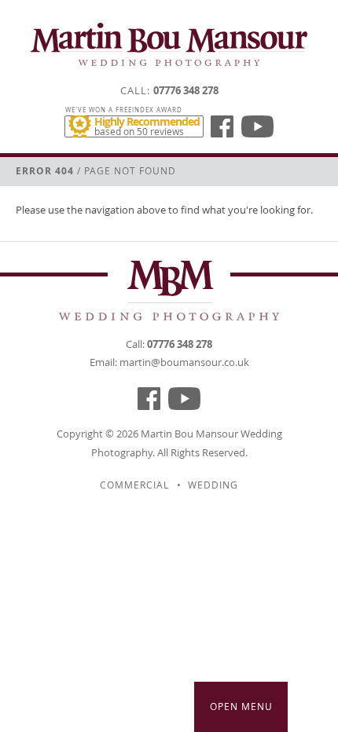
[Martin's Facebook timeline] (222, 126)
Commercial (134, 485)
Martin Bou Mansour (189, 433)
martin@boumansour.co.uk (184, 362)
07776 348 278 (186, 90)
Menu (241, 706)
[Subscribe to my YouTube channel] (257, 126)
